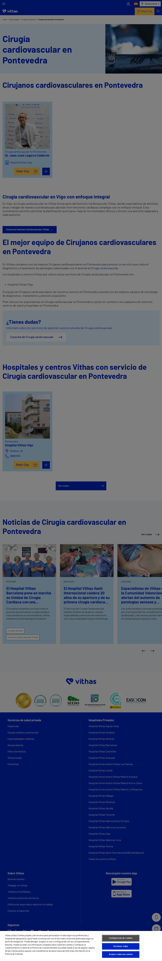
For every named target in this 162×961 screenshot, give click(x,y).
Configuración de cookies (120, 938)
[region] (81, 946)
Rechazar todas (120, 946)
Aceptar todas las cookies (121, 954)
